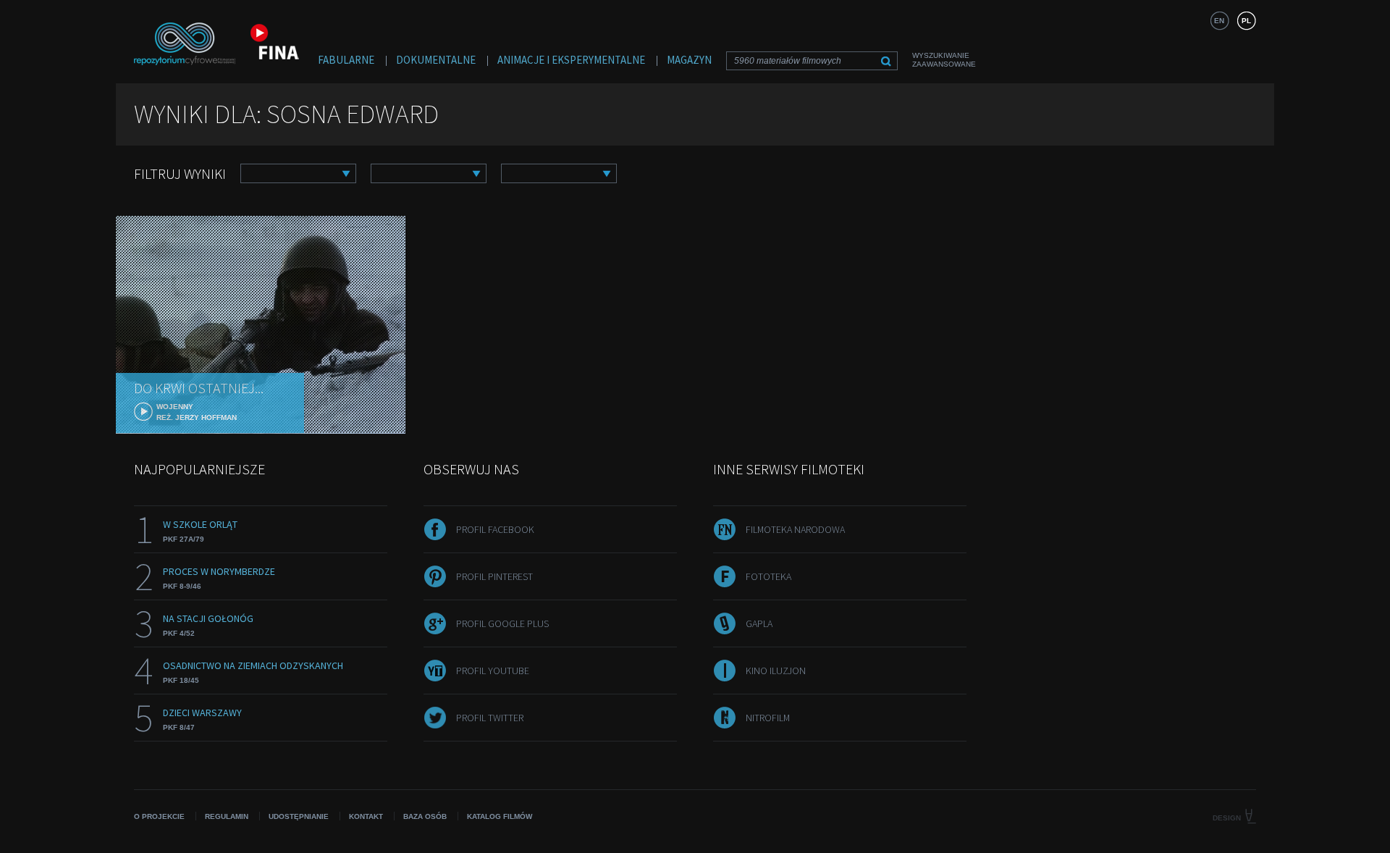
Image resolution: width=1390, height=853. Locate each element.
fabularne (346, 60)
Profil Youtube (492, 670)
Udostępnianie (299, 816)
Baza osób (425, 816)
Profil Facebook (495, 529)
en (1219, 21)
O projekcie (159, 816)
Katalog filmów (499, 816)
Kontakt (366, 816)
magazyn (689, 60)
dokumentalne (436, 60)
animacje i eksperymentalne (571, 60)
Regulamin (226, 816)
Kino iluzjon (776, 670)
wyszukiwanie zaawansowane (944, 59)
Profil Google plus (502, 623)
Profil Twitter (489, 717)
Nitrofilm (768, 717)
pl (1246, 21)
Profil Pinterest (494, 576)
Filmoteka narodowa (795, 529)
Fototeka (768, 576)
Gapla (759, 623)
